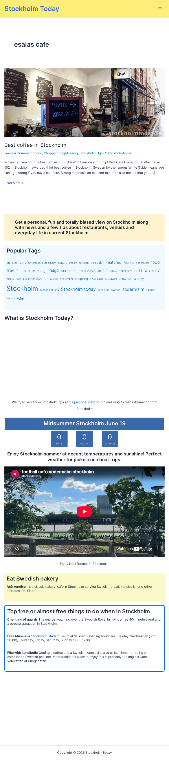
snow (122, 278)
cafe (23, 263)
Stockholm (88, 153)
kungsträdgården (52, 271)
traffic (11, 299)
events (84, 262)
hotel (27, 271)
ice (34, 271)
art (8, 262)
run (46, 278)
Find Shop (34, 591)
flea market (142, 262)
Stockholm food (49, 289)
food (155, 262)
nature (113, 271)
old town (142, 270)
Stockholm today (78, 289)
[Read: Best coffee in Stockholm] (84, 102)
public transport (32, 278)
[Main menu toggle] (160, 8)
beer (15, 262)
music (102, 270)
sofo (132, 278)
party (155, 271)
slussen (111, 278)
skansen (96, 278)
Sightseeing (69, 153)
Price (18, 279)
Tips (100, 153)
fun (19, 271)
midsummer (88, 271)
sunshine (103, 289)
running (54, 279)
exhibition (97, 262)
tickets (150, 289)
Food (38, 153)
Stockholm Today (31, 9)
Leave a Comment (18, 153)
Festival (128, 262)
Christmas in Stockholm (42, 262)
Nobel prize (125, 271)
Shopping (51, 153)
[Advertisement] (84, 356)
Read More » (13, 183)
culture (62, 262)
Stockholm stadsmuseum (50, 636)
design (73, 262)
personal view (84, 402)
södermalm (133, 289)
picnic (10, 278)
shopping (81, 278)
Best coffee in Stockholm (35, 145)
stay (141, 278)
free (11, 270)
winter (22, 299)
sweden (115, 289)
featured (113, 262)
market (73, 271)
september (66, 278)
